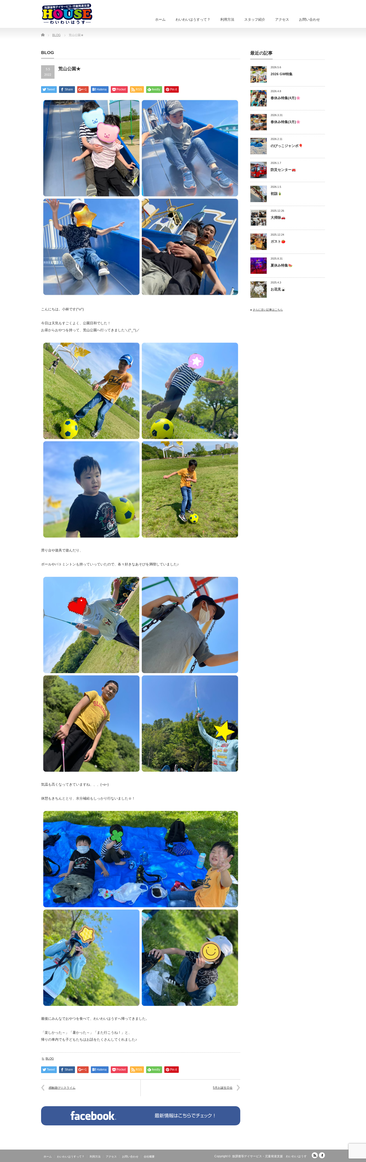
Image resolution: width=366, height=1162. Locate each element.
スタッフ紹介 (254, 19)
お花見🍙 (278, 289)
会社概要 (149, 1156)
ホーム (160, 19)
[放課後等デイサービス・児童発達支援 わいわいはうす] (67, 13)
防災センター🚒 (283, 170)
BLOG (50, 1058)
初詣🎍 (276, 194)
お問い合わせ (309, 19)
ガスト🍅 (278, 241)
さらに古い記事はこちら (268, 309)
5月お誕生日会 (223, 1088)
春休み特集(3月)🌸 (285, 122)
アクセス (282, 19)
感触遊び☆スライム (62, 1088)
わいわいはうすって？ (193, 19)
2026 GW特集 (282, 74)
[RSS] (315, 1155)
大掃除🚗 (278, 217)
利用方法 (227, 19)
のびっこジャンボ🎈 (287, 146)
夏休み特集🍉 (281, 265)
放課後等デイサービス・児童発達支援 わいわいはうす (269, 1156)
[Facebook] (322, 1155)
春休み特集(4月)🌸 (285, 98)
